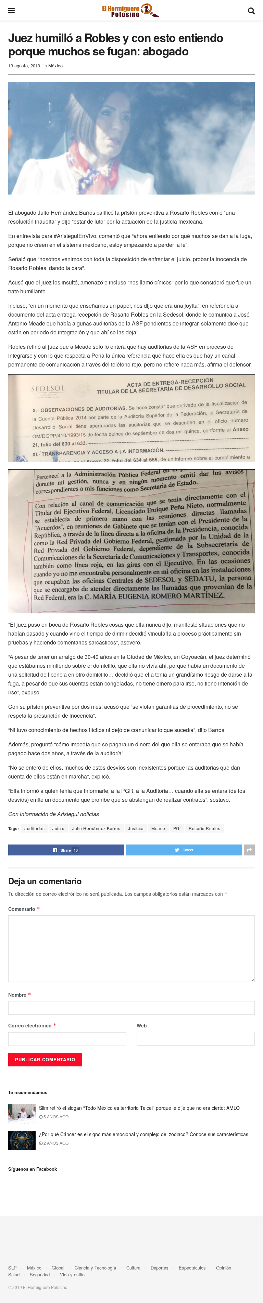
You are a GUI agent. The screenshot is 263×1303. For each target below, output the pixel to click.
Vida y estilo (72, 1274)
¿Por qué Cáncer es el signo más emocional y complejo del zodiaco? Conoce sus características (143, 1134)
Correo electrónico (32, 1025)
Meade (158, 828)
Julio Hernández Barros (96, 828)
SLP (12, 1267)
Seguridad (40, 1274)
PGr (177, 828)
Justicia (135, 828)
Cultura (133, 1267)
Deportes (159, 1267)
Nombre (19, 994)
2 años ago (55, 1143)
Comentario (24, 908)
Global (58, 1267)
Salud (14, 1274)
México (55, 65)
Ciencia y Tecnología (95, 1267)
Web (142, 1025)
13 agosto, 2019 (24, 65)
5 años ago (55, 1116)
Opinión (223, 1267)
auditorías (34, 828)
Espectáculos (192, 1267)
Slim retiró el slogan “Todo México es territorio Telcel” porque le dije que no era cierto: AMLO (139, 1107)
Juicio (58, 828)
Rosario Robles (204, 828)
